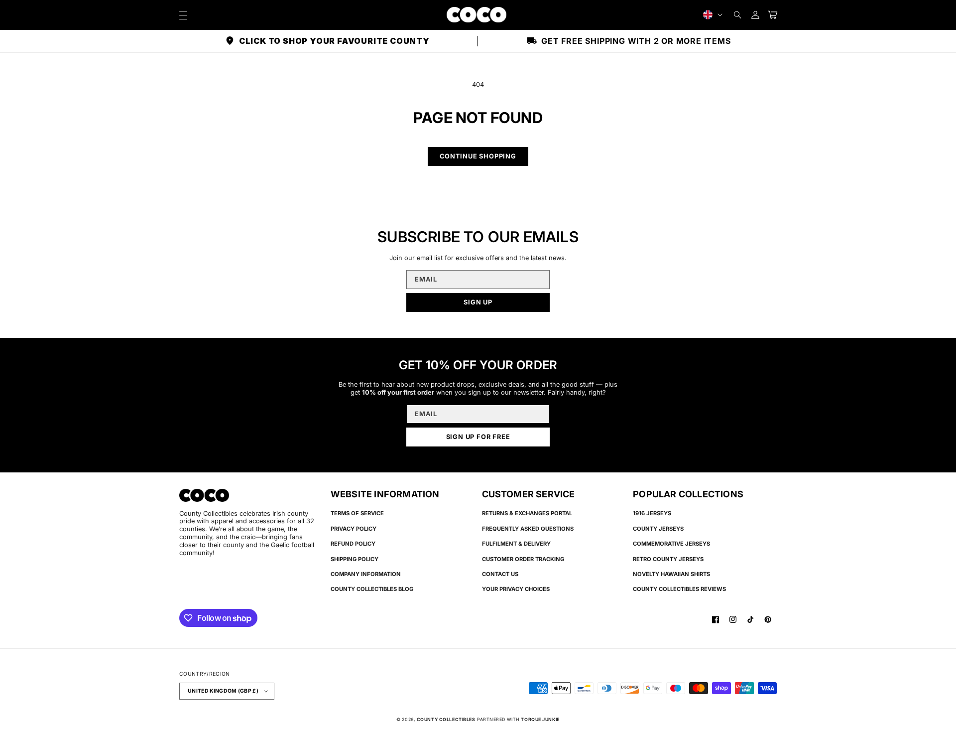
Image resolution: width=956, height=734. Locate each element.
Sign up (478, 302)
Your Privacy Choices (516, 589)
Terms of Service (357, 513)
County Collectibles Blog (372, 589)
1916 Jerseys (652, 513)
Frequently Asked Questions (528, 528)
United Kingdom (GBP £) (223, 691)
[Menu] (183, 14)
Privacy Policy (353, 528)
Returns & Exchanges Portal (527, 513)
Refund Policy (353, 543)
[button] (737, 14)
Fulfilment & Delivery (516, 543)
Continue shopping (478, 156)
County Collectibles (446, 719)
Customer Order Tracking (523, 559)
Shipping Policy (354, 559)
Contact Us (500, 574)
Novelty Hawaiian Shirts (671, 574)
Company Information (366, 574)
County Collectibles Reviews (679, 589)
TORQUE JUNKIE (540, 719)
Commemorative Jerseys (671, 543)
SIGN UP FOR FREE (478, 436)
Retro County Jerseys (668, 559)
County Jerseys (658, 528)
